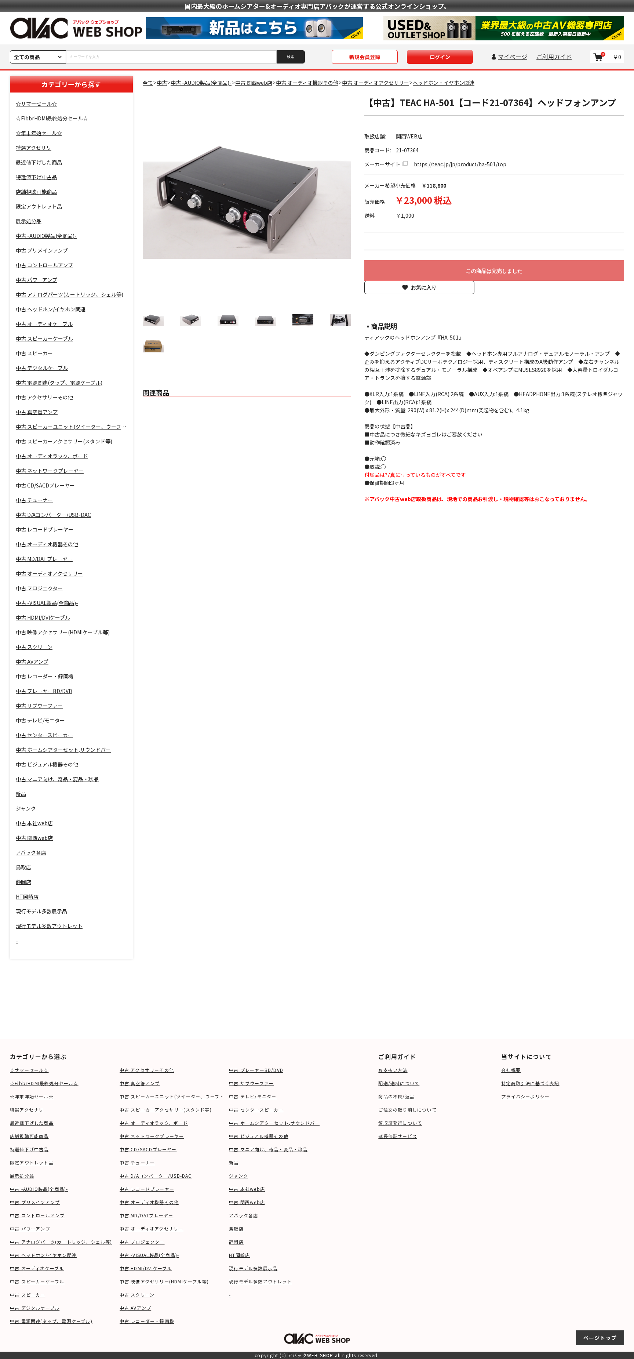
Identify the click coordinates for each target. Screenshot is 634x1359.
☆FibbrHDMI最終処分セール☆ (44, 1083)
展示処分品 (22, 1176)
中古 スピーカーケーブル (37, 1281)
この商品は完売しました (494, 271)
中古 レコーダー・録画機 (147, 1321)
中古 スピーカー (27, 1294)
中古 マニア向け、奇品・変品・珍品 (268, 1149)
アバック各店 (243, 1215)
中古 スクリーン (137, 1294)
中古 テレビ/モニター (252, 1096)
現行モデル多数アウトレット (260, 1281)
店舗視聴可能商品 (29, 1136)
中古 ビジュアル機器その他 (258, 1136)
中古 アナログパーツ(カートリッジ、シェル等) (61, 1242)
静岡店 (236, 1242)
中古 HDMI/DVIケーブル (146, 1268)
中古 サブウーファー (251, 1083)
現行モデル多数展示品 (253, 1268)
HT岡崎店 (239, 1255)
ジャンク (238, 1176)
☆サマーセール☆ (29, 1070)
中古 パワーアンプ (30, 1228)
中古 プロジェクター (142, 1242)
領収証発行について (400, 1123)
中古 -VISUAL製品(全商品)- (149, 1255)
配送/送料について (398, 1083)
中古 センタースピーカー (256, 1109)
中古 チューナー (137, 1162)
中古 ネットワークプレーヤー (152, 1136)
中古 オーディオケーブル (37, 1268)
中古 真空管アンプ (140, 1083)
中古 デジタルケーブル (34, 1308)
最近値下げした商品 (32, 1123)
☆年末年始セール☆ (32, 1096)
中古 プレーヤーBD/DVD (256, 1070)
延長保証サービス (397, 1136)
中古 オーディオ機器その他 (149, 1202)
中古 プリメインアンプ (35, 1202)
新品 (233, 1162)
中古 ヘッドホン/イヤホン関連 (43, 1255)
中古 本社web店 (247, 1189)
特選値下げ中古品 (29, 1149)
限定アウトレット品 (32, 1162)
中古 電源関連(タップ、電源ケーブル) (51, 1321)
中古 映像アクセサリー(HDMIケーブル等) (164, 1281)
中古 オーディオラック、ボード (154, 1123)
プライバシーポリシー (525, 1096)
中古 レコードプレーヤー (147, 1189)
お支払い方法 (392, 1070)
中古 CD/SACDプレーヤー (148, 1149)
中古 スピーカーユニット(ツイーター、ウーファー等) (173, 1096)
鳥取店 (236, 1228)
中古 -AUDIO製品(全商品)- (39, 1189)
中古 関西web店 (247, 1202)
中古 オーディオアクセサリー (151, 1228)
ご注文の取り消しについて (407, 1109)
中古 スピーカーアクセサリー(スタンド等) (166, 1109)
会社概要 (511, 1070)
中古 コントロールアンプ (37, 1215)
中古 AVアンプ (136, 1308)
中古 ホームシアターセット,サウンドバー (274, 1123)
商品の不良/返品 (396, 1096)
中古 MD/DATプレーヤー (147, 1215)
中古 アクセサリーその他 (147, 1070)
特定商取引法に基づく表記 (530, 1083)
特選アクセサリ (26, 1109)
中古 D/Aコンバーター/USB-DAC (156, 1176)
